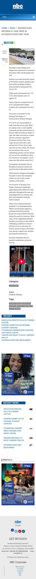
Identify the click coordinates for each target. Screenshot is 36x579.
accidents (13, 306)
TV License (20, 569)
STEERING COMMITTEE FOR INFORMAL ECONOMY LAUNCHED (14, 421)
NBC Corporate (20, 567)
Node (12, 28)
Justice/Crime (14, 285)
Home (4, 28)
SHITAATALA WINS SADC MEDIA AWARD (16, 340)
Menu (4, 17)
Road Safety (20, 306)
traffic (12, 308)
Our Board (20, 571)
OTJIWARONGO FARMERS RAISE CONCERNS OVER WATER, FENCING (13, 430)
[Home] (18, 6)
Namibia (17, 308)
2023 (27, 306)
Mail (20, 575)
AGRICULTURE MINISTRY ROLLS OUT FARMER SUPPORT (12, 411)
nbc (18, 521)
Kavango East (26, 303)
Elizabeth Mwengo (15, 303)
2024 (31, 306)
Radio (20, 573)
